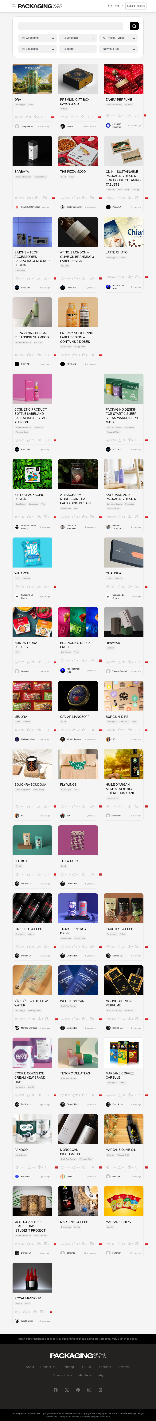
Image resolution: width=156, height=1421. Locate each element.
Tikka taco (69, 861)
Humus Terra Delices (25, 645)
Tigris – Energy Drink (73, 931)
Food (63, 177)
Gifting (64, 109)
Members (84, 1375)
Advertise (124, 1367)
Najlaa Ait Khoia (28, 739)
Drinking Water (34, 1010)
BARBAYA (21, 171)
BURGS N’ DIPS (117, 716)
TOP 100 (86, 1367)
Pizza (71, 177)
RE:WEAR (113, 642)
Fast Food (124, 722)
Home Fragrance (23, 790)
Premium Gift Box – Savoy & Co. (76, 101)
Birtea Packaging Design (29, 497)
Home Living (123, 189)
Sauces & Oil (112, 798)
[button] (110, 6)
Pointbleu (25, 1176)
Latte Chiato (116, 252)
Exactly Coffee (119, 929)
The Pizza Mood (73, 171)
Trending (68, 1367)
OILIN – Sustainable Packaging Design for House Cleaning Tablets (123, 178)
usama (70, 126)
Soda (30, 105)
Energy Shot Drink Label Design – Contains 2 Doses (76, 337)
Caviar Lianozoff (74, 716)
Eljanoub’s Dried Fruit (75, 645)
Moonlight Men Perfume (119, 1003)
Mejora (20, 716)
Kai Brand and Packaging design (121, 497)
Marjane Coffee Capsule (120, 1075)
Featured (105, 1367)
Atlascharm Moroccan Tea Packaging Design (75, 499)
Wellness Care (73, 1001)
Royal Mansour (27, 1298)
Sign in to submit (128, 1338)
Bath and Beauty (114, 105)
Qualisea (113, 573)
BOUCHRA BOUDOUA (30, 784)
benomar (25, 671)
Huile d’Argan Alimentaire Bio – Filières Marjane (120, 789)
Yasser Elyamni (119, 671)
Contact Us (47, 1367)
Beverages (20, 105)
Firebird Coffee (28, 929)
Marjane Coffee (74, 1222)
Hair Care (38, 342)
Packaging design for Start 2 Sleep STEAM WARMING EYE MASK (122, 416)
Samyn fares (27, 126)
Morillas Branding (29, 1028)
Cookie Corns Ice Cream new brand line (29, 1078)
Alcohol (19, 1303)
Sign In (119, 5)
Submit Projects (136, 5)
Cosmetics (38, 427)
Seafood (118, 578)
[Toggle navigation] (14, 6)
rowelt (69, 1176)
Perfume (129, 105)
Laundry (135, 189)
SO (113, 739)
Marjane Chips (118, 1222)
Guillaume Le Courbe (27, 596)
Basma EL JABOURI (71, 527)
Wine (27, 1303)
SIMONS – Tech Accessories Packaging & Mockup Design (32, 259)
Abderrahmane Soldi (119, 287)
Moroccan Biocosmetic (70, 1152)
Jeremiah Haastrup (116, 125)
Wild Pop (21, 573)
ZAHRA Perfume (119, 99)
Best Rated (20, 504)
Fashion (110, 648)
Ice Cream (20, 1087)
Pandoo (21, 1149)
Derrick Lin (26, 883)
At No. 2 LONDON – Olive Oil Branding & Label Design (77, 257)
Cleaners (111, 189)
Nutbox (20, 861)
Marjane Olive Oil (121, 1149)
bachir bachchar (74, 207)
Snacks (26, 578)
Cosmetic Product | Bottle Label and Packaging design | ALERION (31, 416)
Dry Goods (66, 652)
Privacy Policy (62, 1375)
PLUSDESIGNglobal (30, 207)
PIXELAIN (117, 207)
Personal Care (40, 177)
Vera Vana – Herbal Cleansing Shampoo (31, 335)
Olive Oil (64, 266)
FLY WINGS (68, 784)
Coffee (123, 257)
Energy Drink (79, 347)
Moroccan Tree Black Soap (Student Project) (30, 1226)
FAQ (100, 1375)
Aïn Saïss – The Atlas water (31, 1003)
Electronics (20, 270)
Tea (43, 504)
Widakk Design (74, 739)
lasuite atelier (27, 1321)
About (30, 1367)
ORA (17, 99)
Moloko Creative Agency (28, 527)
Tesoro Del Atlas (75, 1073)
